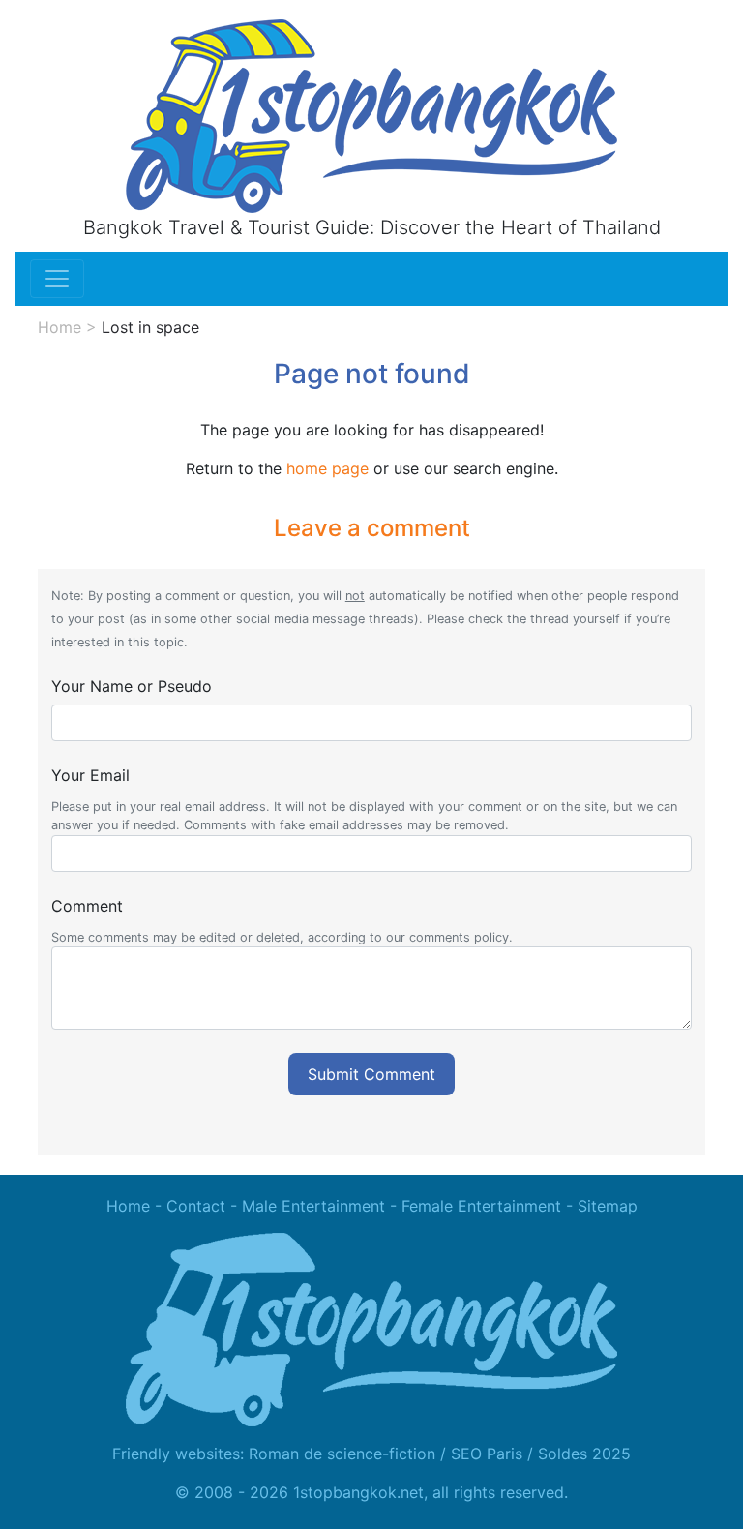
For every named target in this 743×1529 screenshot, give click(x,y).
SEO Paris (486, 1453)
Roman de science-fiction (342, 1453)
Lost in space (150, 327)
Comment (87, 905)
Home (59, 327)
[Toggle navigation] (57, 278)
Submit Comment (371, 1074)
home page (327, 468)
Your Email (90, 775)
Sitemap (608, 1205)
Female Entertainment (481, 1205)
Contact (195, 1205)
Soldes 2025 (584, 1453)
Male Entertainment (313, 1205)
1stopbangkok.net (358, 1492)
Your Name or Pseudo (131, 686)
